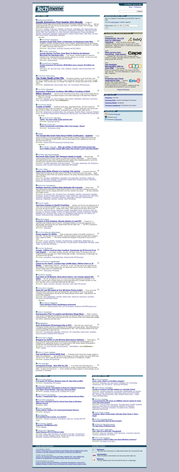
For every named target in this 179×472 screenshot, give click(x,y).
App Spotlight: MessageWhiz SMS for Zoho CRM (114, 66)
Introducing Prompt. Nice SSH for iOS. (52, 366)
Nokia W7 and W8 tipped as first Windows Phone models (59, 290)
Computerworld (71, 30)
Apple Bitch (92, 179)
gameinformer (51, 185)
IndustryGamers (60, 195)
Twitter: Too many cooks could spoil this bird (56, 119)
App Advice (47, 178)
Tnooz (38, 420)
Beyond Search (44, 35)
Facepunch (39, 197)
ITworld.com (74, 195)
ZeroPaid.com (109, 392)
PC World (46, 163)
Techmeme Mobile (111, 103)
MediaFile (68, 68)
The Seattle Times (61, 194)
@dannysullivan (52, 60)
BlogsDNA (39, 437)
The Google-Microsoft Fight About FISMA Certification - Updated (64, 136)
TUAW (116, 433)
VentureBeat (76, 29)
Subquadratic (109, 36)
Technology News (51, 213)
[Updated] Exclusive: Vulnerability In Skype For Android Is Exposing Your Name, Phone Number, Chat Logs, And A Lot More (60, 388)
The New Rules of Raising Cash (103, 426)
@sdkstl (71, 33)
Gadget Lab (90, 178)
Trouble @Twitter (43, 107)
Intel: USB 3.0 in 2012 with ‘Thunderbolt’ (106, 431)
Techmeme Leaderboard (112, 105)
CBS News (58, 284)
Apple (45, 434)
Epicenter (38, 211)
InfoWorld (60, 29)
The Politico (108, 387)
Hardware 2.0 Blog (54, 435)
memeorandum (102, 454)
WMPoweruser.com (90, 306)
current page (114, 22)
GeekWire (75, 68)
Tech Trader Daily (50, 32)
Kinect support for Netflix (46, 234)
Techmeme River (110, 100)
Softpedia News (59, 215)
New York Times (55, 68)
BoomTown (50, 89)
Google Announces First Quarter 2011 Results (59, 22)
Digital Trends (67, 296)
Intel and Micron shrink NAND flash (50, 354)
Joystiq (46, 195)
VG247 (66, 199)
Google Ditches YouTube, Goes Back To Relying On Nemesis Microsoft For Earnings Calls (65, 54)
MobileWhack (55, 178)
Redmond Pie (57, 437)
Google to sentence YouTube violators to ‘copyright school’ (113, 389)
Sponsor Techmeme (123, 89)
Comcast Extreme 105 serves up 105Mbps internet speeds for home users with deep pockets (116, 401)
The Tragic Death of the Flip (50, 78)
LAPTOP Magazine (68, 306)
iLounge (107, 412)
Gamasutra (78, 197)
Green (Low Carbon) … (65, 163)
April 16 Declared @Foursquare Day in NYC (54, 325)
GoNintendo (39, 195)
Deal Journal (114, 383)
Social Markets (44, 100)
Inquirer (89, 213)
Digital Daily (53, 163)
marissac (43, 427)
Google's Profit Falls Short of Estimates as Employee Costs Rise (66, 42)
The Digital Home (67, 241)
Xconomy (83, 284)
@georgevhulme (63, 33)
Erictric (38, 32)
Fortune (83, 32)
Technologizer (75, 85)
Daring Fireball (58, 85)
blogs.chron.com (104, 406)
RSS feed (117, 114)
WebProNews (53, 35)
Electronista (86, 85)
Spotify (46, 203)
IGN (53, 194)
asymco (49, 379)
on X (115, 117)
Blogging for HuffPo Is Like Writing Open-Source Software (60, 340)
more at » (62, 100)
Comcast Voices (105, 404)
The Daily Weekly (72, 242)
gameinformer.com (84, 195)
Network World (48, 142)
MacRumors (94, 163)
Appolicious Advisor (82, 179)
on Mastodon (118, 119)
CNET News (87, 33)
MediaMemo (80, 30)
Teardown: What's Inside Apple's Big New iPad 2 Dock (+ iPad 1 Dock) (115, 415)
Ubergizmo (62, 197)
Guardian (46, 29)
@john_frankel (69, 98)
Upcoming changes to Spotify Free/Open (52, 205)
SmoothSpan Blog (57, 112)
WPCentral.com (40, 298)
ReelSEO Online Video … (126, 394)
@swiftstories (46, 33)
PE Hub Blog (45, 113)
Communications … (63, 346)
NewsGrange (47, 112)
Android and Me (68, 257)
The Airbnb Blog (42, 415)
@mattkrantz (90, 32)
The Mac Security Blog (67, 435)
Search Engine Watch (85, 68)
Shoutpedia (46, 437)
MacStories (39, 165)
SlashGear (95, 434)
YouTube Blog (118, 391)
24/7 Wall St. (77, 48)
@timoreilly (53, 147)
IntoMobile (63, 391)
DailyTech (122, 406)
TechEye (59, 211)
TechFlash (51, 284)
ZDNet (45, 284)
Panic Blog (45, 363)
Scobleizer (107, 438)
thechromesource (75, 32)
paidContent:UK (78, 213)
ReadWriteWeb (82, 242)
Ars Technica (47, 194)
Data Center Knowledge (52, 154)
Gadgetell (139, 404)
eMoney (73, 199)
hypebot (66, 215)
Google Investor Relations (45, 20)
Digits (63, 68)
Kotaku (68, 195)
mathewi (43, 348)
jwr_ (68, 437)
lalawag (57, 270)
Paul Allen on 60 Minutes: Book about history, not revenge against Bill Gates (65, 278)
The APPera (82, 178)
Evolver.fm (86, 210)
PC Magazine (87, 211)
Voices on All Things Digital (131, 392)
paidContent (54, 30)
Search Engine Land (90, 29)
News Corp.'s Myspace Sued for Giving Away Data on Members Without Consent (59, 402)
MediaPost (75, 346)
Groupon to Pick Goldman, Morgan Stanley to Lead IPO (58, 221)
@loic (65, 85)
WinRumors (78, 306)
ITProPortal (75, 215)
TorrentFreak (47, 312)
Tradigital (49, 423)
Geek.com (89, 112)
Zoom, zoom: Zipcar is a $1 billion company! (108, 381)
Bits (93, 394)
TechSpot (59, 296)
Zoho (106, 62)
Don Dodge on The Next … (108, 441)
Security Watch (80, 435)
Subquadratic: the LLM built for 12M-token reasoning (114, 40)
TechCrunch (53, 29)
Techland (60, 199)
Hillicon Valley (52, 48)
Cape (106, 50)
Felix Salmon (83, 113)
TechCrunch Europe (49, 210)
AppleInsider (83, 163)
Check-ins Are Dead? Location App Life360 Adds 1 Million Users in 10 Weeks (64, 264)
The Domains (68, 29)
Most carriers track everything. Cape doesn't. (115, 53)
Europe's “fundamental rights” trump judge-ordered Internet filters (60, 396)
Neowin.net (39, 199)
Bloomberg (54, 39)
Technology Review (106, 419)
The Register (62, 30)
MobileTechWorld (53, 306)
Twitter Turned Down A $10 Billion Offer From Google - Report (62, 126)
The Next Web (94, 113)
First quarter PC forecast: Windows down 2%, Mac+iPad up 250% (59, 381)
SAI (82, 29)
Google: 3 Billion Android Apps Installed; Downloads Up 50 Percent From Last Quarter (66, 251)
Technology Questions (63, 48)
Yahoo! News (70, 197)
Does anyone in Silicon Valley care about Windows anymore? (114, 439)
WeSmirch (100, 459)
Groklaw (40, 133)
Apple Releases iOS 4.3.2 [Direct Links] (50, 432)
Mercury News (79, 33)
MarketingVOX (64, 113)
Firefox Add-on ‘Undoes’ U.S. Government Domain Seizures (57, 410)
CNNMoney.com (124, 383)
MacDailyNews (48, 383)
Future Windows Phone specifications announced (58, 304)
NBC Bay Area (73, 113)
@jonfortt (38, 33)
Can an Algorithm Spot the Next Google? (107, 421)
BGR (42, 32)
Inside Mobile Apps (57, 257)
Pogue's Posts (50, 76)
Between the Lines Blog (43, 30)
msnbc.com (61, 213)
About (130, 7)
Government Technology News (64, 142)
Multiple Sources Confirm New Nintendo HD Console (59, 187)
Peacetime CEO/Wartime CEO (46, 425)
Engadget (55, 63)
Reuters (62, 35)
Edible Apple (65, 165)
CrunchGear (55, 197)
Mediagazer (100, 449)
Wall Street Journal (91, 30)
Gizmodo (50, 165)
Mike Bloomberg (42, 323)
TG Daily (72, 391)
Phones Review (53, 298)
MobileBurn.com (41, 213)
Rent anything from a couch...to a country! (51, 417)
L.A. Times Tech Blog (62, 32)
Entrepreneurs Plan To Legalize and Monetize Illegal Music (60, 314)
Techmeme (108, 97)
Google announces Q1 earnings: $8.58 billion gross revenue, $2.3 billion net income (67, 66)
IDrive (107, 76)
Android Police (50, 386)
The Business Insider (54, 128)
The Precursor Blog (108, 394)
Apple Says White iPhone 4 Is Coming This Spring (58, 171)
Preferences (138, 7)
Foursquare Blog (48, 332)
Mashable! (54, 33)
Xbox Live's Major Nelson (52, 232)
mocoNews (90, 296)
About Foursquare (41, 333)
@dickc (83, 112)
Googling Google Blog (106, 391)
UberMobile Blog (48, 85)
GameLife (54, 199)
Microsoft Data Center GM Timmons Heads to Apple (59, 156)
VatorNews (53, 179)
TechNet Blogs (77, 241)
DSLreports (47, 412)
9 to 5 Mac (76, 163)
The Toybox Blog (73, 178)
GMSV (46, 405)
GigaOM (77, 112)
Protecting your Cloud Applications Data (114, 79)
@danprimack (96, 384)
